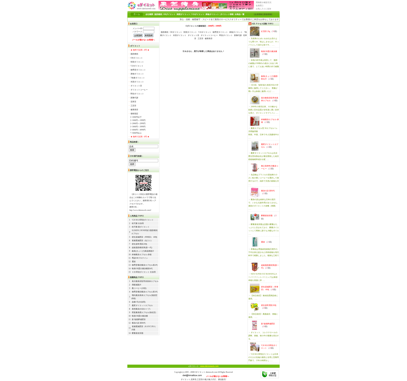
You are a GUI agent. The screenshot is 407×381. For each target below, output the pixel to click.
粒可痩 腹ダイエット (140, 227)
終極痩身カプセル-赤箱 (142, 254)
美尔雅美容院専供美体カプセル (145, 281)
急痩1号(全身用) (138, 302)
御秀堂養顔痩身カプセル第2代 (145, 265)
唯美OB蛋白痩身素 (140, 316)
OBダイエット (137, 58)
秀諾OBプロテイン (140, 258)
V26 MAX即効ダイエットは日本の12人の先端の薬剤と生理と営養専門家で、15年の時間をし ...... (263, 357)
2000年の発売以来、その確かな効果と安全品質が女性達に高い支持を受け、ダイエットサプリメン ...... (263, 109)
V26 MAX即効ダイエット (143, 220)
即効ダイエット (137, 94)
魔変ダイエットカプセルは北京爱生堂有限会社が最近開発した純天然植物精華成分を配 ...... (263, 156)
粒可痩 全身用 (138, 223)
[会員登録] (258, 14)
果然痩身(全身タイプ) (141, 309)
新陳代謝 (134, 98)
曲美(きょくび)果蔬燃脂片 (143, 251)
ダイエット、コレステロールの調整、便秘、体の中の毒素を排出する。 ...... (263, 335)
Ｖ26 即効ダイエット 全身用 (144, 272)
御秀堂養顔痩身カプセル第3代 (145, 292)
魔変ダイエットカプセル (142, 305)
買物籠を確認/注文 (264, 2)
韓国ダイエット (137, 62)
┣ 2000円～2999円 (137, 123)
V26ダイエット (137, 66)
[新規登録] (267, 14)
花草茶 (133, 102)
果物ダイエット (137, 74)
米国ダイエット (137, 82)
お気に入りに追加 (263, 9)
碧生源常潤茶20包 (139, 244)
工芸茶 (133, 106)
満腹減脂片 (136, 285)
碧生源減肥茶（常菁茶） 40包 (144, 237)
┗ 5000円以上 (136, 133)
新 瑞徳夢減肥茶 (139, 319)
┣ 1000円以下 (136, 117)
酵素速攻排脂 (137, 333)
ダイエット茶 (136, 86)
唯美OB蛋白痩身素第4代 (142, 268)
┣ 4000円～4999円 (137, 130)
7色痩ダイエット (138, 78)
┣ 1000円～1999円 (137, 120)
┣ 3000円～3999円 (137, 127)
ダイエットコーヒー (139, 90)
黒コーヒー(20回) (139, 288)
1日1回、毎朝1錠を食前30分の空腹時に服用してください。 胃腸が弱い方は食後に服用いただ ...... (263, 88)
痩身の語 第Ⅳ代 (138, 323)
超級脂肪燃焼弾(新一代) (142, 247)
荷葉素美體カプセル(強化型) (144, 312)
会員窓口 (259, 5)
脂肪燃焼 (134, 54)
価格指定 (134, 113)
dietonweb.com (211, 372)
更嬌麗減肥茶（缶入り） (142, 240)
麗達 (134, 261)
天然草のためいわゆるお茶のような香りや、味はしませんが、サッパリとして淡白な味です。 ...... (263, 41)
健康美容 (134, 109)
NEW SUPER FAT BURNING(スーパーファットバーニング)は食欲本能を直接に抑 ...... (263, 277)
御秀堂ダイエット (138, 70)
